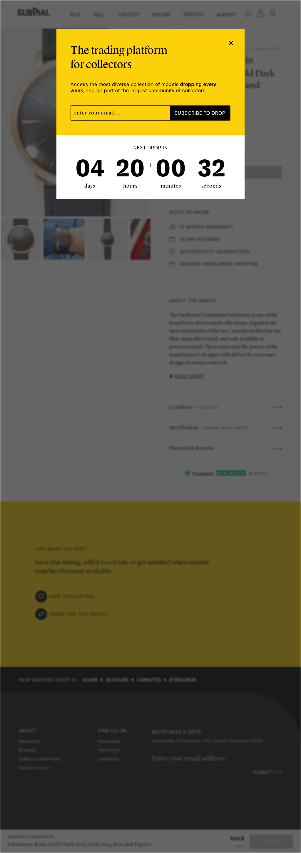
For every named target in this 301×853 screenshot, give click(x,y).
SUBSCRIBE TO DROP (200, 113)
